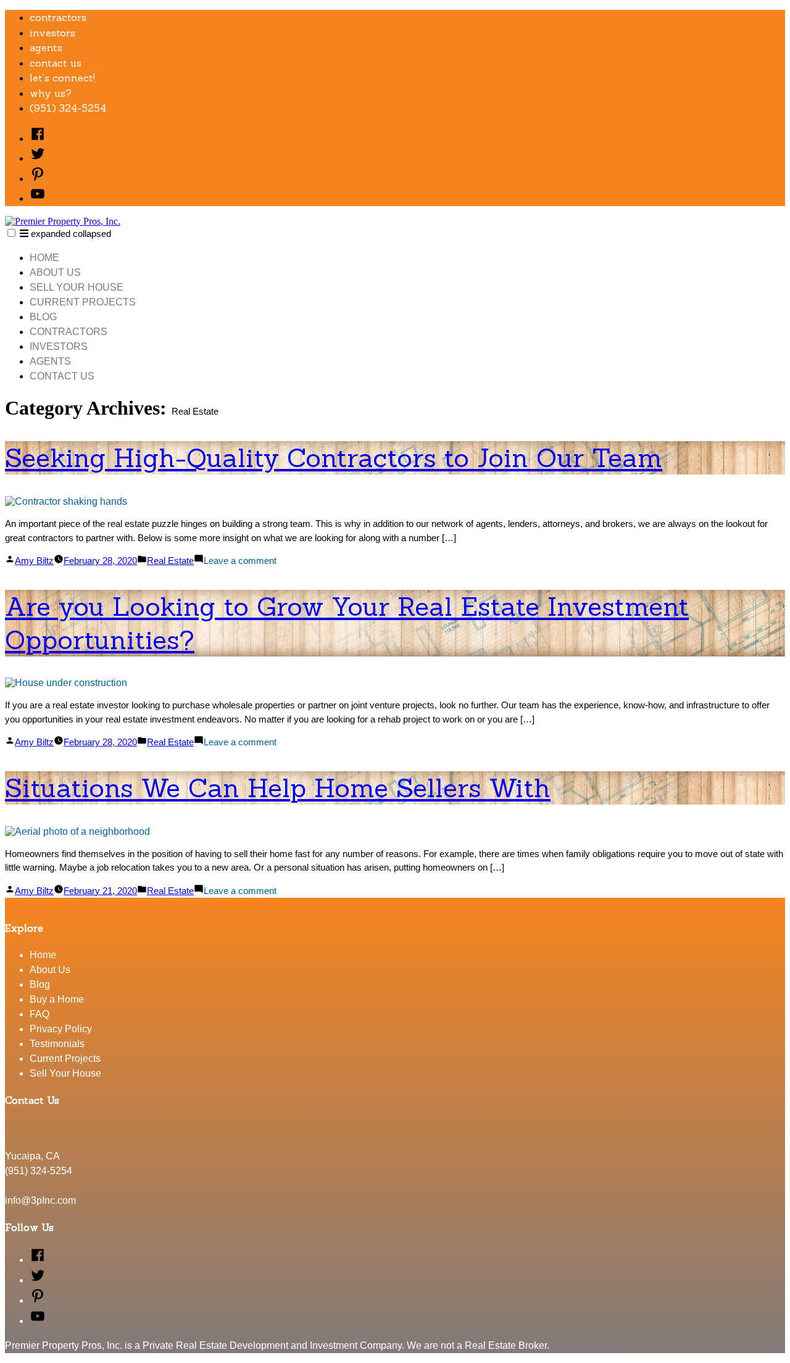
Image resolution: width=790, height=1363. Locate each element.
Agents (46, 47)
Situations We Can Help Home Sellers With (278, 788)
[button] (11, 233)
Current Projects (83, 302)
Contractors (58, 17)
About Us (55, 272)
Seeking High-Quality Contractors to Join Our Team (333, 457)
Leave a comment (240, 560)
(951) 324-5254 (68, 108)
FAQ (39, 1014)
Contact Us (55, 63)
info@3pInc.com (40, 1200)
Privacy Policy (61, 1029)
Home (44, 257)
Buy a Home (57, 999)
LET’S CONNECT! (62, 78)
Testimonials (57, 1043)
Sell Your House (76, 287)
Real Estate (170, 560)
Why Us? (51, 93)
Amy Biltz (34, 560)
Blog (43, 317)
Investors (52, 33)
